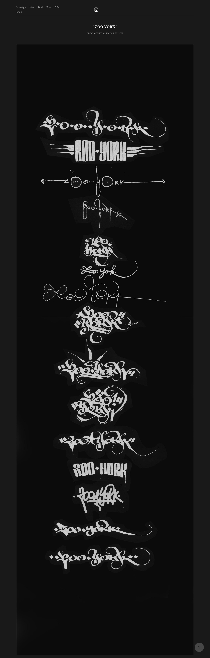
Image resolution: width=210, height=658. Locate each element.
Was (32, 7)
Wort (58, 7)
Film (48, 7)
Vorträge (21, 7)
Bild (40, 7)
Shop (19, 11)
